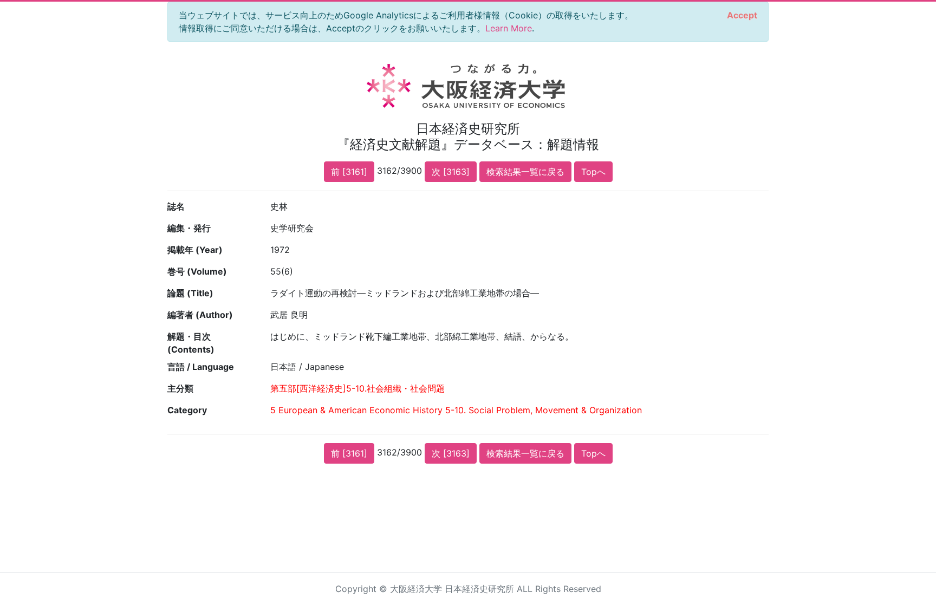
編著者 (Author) (200, 314)
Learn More (508, 28)
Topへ (593, 171)
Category (187, 410)
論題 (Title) (190, 293)
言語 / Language (200, 366)
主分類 (180, 388)
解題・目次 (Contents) (190, 343)
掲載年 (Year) (195, 249)
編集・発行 (189, 228)
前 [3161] (349, 171)
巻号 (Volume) (197, 271)
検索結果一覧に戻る (525, 171)
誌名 (176, 206)
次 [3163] (451, 171)
